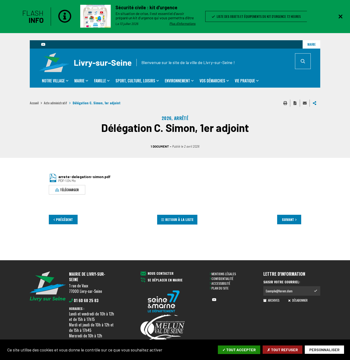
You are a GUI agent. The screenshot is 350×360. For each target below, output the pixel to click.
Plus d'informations (183, 23)
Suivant (288, 219)
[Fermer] (340, 16)
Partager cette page (314, 103)
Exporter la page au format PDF (295, 103)
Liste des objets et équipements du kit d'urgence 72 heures (258, 16)
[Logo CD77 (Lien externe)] (163, 301)
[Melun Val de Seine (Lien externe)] (163, 328)
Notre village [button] (53, 81)
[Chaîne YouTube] (43, 44)
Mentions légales (223, 273)
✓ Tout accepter (239, 349)
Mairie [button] (79, 81)
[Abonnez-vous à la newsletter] (315, 291)
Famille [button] (100, 81)
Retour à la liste (179, 219)
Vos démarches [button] (212, 81)
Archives (273, 300)
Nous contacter (161, 273)
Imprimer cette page (285, 103)
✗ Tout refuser (282, 349)
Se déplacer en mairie (165, 280)
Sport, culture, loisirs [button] (135, 81)
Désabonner (299, 300)
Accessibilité (220, 283)
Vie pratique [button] (245, 81)
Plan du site (220, 287)
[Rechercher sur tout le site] (303, 61)
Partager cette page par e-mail (305, 103)
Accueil (34, 102)
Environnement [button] (177, 81)
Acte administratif (55, 102)
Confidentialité (222, 278)
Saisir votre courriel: (281, 282)
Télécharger (69, 189)
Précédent (64, 219)
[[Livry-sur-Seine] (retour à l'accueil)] (47, 300)
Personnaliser (324, 349)
